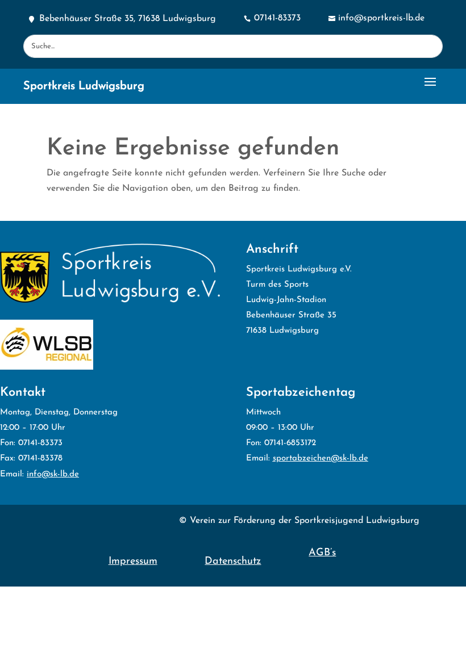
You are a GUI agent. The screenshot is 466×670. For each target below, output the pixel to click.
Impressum (133, 561)
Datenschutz (233, 561)
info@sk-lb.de (53, 474)
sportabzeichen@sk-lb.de (320, 458)
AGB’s (322, 553)
